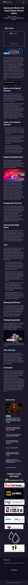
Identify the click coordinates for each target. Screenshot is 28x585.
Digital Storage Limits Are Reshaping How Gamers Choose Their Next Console (13, 461)
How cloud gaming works (12, 447)
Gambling (6, 53)
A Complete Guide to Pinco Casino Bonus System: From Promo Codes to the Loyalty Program (13, 420)
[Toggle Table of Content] (16, 83)
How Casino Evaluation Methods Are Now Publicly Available (13, 435)
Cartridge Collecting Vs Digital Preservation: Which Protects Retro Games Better (13, 428)
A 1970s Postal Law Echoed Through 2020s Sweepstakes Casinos (12, 454)
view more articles (11, 467)
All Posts (14, 16)
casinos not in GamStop (17, 312)
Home (9, 16)
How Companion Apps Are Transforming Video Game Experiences (12, 442)
